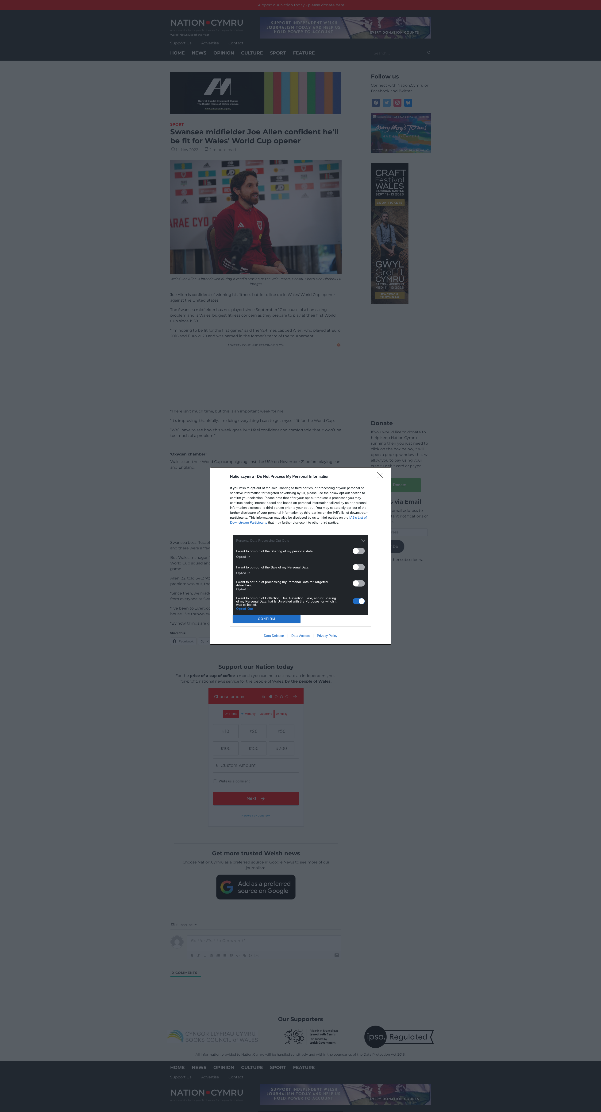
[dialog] (300, 556)
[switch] (359, 551)
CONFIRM (266, 619)
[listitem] (300, 540)
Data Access (300, 636)
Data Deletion (274, 636)
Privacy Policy (327, 636)
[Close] (381, 476)
